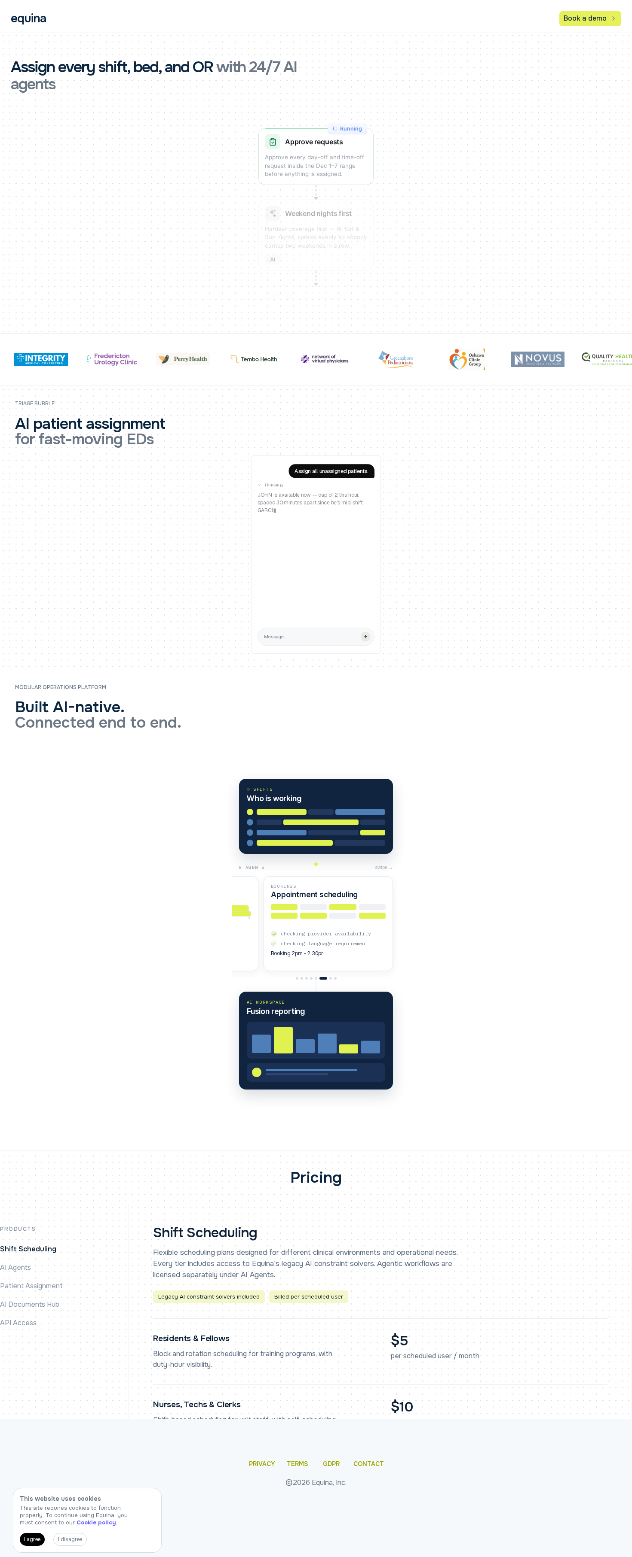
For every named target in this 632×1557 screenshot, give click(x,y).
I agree (32, 1539)
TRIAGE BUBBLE (35, 404)
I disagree (70, 1539)
